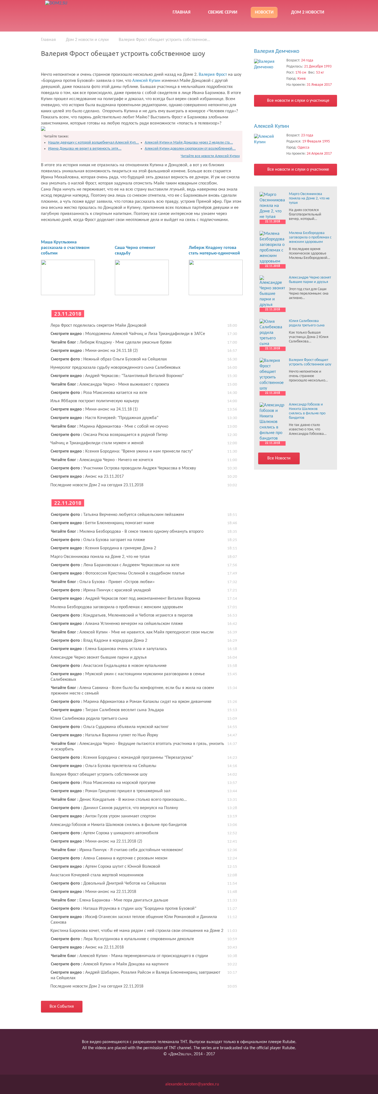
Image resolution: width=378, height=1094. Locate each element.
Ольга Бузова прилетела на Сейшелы (103, 766)
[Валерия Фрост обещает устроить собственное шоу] (273, 374)
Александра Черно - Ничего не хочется (102, 460)
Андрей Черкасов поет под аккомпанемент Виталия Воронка (125, 598)
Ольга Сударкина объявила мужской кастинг (110, 727)
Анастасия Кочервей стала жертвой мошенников (97, 875)
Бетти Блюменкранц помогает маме (102, 523)
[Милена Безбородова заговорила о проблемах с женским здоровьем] (273, 247)
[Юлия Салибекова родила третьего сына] (273, 333)
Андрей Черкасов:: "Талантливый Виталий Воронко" (117, 376)
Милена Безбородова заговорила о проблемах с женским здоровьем (116, 607)
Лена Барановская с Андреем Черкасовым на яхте (115, 565)
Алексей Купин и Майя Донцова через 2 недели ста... (189, 143)
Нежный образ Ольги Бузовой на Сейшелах (109, 359)
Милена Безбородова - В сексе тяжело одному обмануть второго (127, 531)
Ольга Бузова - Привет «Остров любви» (103, 582)
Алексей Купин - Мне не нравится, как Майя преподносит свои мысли (132, 632)
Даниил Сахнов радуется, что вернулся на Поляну (114, 808)
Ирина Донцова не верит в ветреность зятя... (84, 149)
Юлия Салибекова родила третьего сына (89, 718)
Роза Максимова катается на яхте (99, 393)
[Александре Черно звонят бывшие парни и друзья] (273, 292)
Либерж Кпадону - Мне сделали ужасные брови (111, 342)
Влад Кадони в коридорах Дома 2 (99, 640)
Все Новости (279, 458)
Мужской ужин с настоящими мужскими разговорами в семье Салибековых (128, 677)
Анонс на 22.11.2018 (87, 947)
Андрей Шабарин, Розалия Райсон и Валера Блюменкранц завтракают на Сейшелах (135, 975)
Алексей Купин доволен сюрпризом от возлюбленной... (190, 149)
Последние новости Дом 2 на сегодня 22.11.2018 (96, 986)
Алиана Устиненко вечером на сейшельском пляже (117, 624)
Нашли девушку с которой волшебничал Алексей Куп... (93, 143)
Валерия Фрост (213, 74)
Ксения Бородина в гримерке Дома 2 (103, 548)
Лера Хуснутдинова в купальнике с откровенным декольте (122, 939)
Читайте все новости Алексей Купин (210, 156)
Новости (264, 12)
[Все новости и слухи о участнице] (269, 64)
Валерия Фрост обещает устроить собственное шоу (98, 774)
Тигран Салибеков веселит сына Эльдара (107, 710)
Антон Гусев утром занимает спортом (103, 816)
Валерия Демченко (276, 51)
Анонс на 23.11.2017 (87, 476)
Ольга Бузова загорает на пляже (98, 540)
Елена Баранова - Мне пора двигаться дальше (109, 900)
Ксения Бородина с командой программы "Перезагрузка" (122, 757)
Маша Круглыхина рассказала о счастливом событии (65, 248)
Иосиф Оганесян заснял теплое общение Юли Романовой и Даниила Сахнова (134, 920)
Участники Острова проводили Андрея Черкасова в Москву (123, 468)
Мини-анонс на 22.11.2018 (93, 892)
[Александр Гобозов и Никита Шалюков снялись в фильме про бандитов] (273, 421)
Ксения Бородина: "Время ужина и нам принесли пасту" (122, 451)
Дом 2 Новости (307, 12)
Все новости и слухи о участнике (297, 169)
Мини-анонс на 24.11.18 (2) (94, 351)
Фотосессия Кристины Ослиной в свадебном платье (118, 573)
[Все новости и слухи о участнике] (269, 139)
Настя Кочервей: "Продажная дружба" (104, 418)
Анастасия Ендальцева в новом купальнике (109, 666)
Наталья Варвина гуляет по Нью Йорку (104, 735)
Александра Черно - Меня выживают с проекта (110, 384)
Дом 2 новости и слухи (87, 40)
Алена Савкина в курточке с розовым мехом (109, 858)
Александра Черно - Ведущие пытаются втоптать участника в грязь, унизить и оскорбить (137, 747)
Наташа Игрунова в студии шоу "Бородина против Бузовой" (123, 908)
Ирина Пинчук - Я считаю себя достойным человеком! (117, 850)
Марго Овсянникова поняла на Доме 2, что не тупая (100, 557)
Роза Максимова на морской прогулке (103, 783)
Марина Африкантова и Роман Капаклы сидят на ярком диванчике (131, 702)
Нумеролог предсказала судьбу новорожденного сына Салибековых (115, 367)
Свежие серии (222, 12)
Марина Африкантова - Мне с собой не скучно (109, 426)
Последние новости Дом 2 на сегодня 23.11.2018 (96, 485)
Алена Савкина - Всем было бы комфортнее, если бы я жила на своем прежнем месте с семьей (132, 691)
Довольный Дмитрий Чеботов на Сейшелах (108, 883)
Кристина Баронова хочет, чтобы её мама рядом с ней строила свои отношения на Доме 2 (136, 931)
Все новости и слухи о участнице (297, 100)
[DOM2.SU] (85, 11)
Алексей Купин (147, 81)
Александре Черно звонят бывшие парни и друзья (98, 657)
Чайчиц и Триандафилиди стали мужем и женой (97, 443)
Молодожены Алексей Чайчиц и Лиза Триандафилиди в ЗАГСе (128, 334)
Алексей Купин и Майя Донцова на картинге (110, 964)
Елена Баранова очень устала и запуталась (109, 649)
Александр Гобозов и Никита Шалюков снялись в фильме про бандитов (118, 825)
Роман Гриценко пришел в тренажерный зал (110, 791)
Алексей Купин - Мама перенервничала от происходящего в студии (129, 956)
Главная (181, 12)
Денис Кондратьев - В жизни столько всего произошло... (119, 799)
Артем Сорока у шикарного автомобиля (104, 833)
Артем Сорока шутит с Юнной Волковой (105, 866)
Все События (62, 1006)
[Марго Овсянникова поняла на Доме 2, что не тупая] (273, 206)
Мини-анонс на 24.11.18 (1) (94, 409)
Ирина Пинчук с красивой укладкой (101, 590)
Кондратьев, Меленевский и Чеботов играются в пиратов (122, 615)
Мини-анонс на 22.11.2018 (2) (96, 841)
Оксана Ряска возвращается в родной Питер (109, 435)
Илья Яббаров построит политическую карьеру (94, 401)
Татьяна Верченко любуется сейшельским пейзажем (117, 515)
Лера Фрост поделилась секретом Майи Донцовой (98, 325)
